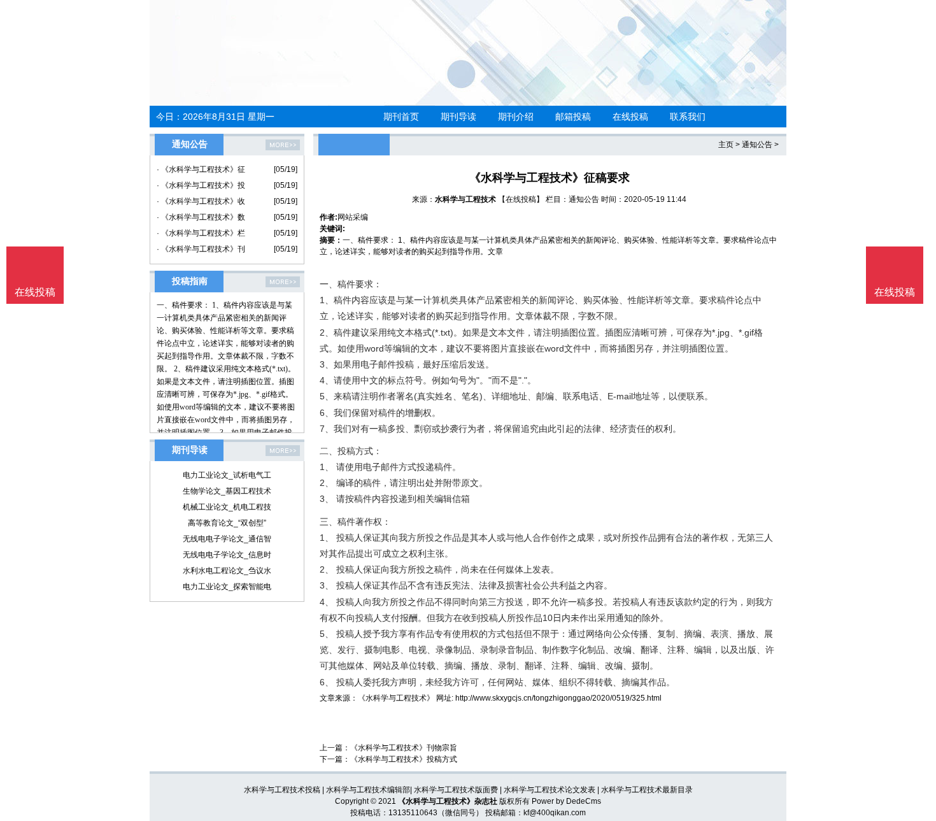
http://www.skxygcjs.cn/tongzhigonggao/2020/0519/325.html (558, 698)
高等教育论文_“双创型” (227, 522)
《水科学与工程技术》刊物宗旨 (403, 747)
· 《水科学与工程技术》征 (201, 169)
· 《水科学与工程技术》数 (201, 217)
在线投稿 (630, 116)
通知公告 (757, 144)
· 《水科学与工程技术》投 (201, 185)
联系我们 (688, 116)
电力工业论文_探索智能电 (227, 586)
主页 (726, 144)
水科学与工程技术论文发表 (549, 789)
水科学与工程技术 (465, 199)
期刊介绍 (516, 116)
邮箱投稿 (573, 116)
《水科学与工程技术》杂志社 (447, 801)
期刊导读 (458, 116)
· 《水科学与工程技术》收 (201, 201)
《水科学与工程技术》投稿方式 (403, 759)
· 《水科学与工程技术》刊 (201, 249)
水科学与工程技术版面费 (456, 789)
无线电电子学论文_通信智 (227, 538)
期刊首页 (401, 116)
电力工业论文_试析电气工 (227, 475)
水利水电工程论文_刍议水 (227, 570)
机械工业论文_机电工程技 (227, 507)
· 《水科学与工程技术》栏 (201, 233)
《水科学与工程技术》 (396, 698)
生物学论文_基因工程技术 (227, 491)
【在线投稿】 (521, 199)
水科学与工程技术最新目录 (647, 789)
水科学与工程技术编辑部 (368, 789)
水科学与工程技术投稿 (282, 789)
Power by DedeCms (566, 801)
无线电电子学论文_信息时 (227, 554)
